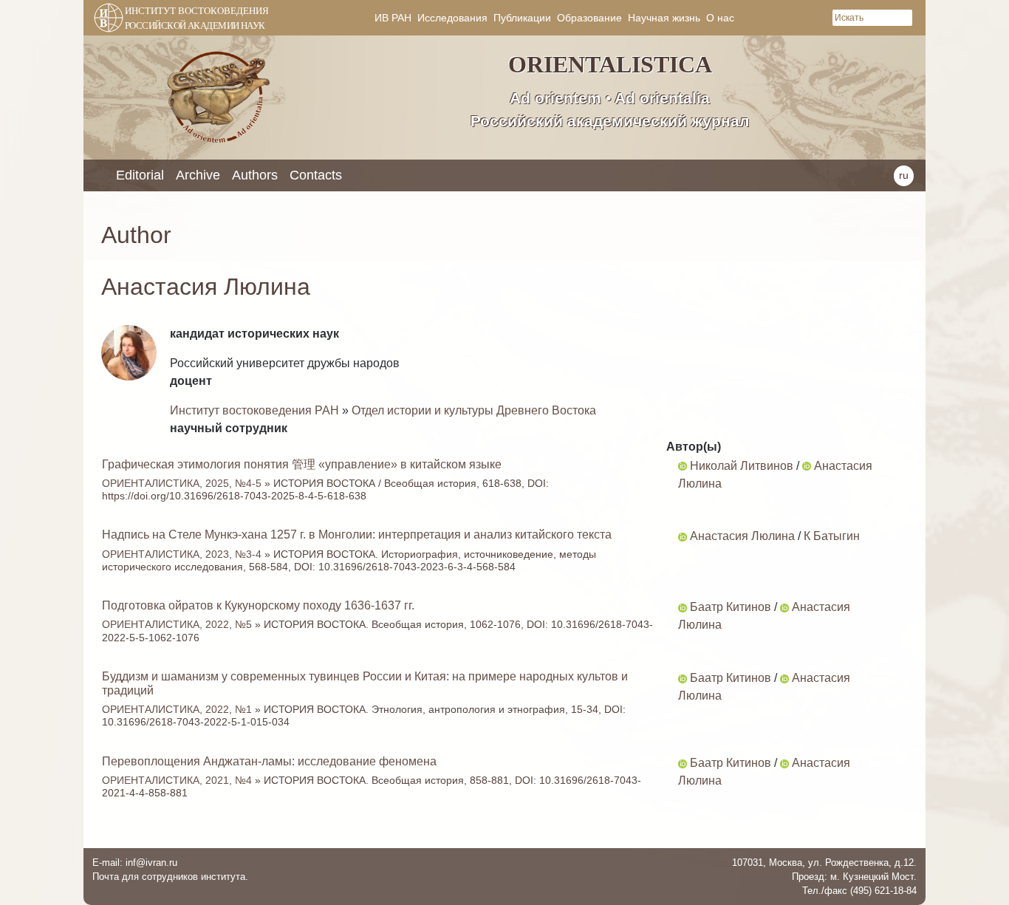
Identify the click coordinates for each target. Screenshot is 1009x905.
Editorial (140, 175)
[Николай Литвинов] (682, 466)
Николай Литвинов (741, 466)
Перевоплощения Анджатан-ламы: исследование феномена (269, 761)
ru (904, 175)
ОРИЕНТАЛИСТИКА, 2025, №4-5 (181, 483)
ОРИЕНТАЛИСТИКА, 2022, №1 (177, 709)
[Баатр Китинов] (682, 607)
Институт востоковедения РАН (254, 410)
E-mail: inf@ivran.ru (134, 862)
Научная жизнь (664, 18)
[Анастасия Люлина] (806, 466)
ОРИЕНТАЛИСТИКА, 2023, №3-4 (181, 554)
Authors (255, 175)
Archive (198, 175)
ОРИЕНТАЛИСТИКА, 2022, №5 (177, 624)
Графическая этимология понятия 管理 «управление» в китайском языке (302, 464)
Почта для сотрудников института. (170, 876)
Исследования (452, 18)
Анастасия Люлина (742, 536)
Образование (589, 18)
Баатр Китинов (730, 607)
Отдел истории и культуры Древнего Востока (474, 410)
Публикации (522, 18)
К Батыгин (832, 536)
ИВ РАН (392, 18)
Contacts (316, 175)
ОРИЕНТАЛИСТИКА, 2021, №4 (177, 780)
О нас (720, 18)
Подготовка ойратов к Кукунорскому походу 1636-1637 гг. (258, 605)
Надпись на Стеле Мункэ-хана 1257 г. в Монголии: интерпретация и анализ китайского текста (357, 534)
